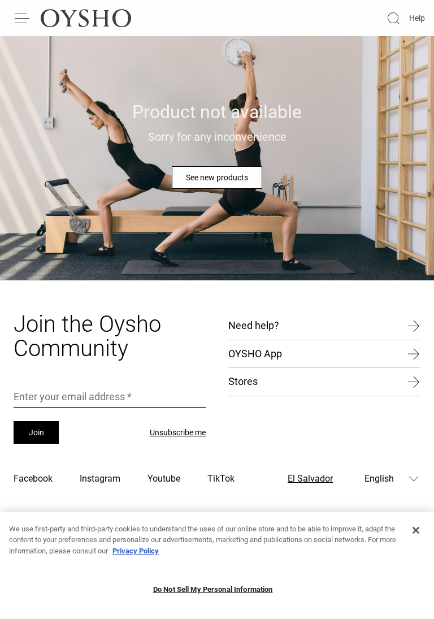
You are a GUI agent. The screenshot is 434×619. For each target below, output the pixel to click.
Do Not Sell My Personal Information (213, 589)
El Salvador (310, 478)
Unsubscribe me (178, 432)
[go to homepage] (86, 18)
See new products (217, 177)
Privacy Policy (135, 551)
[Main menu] (23, 18)
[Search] (393, 18)
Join (36, 432)
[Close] (415, 530)
